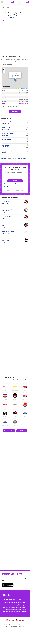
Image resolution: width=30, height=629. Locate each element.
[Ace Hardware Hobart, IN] (25, 396)
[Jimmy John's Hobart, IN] (15, 396)
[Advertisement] (15, 39)
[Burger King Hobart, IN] (25, 405)
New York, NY (4, 159)
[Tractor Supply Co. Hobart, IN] (15, 405)
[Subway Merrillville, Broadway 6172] (15, 128)
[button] (11, 21)
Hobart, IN (23, 379)
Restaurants (11, 17)
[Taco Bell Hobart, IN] (5, 413)
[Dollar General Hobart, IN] (15, 387)
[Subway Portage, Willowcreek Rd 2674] (15, 140)
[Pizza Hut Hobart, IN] (25, 387)
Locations (7, 6)
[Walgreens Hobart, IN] (5, 387)
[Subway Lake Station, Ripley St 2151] (15, 134)
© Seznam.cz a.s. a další (24, 88)
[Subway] (4, 13)
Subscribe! (14, 180)
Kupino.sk (23, 620)
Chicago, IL (17, 158)
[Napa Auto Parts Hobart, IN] (5, 422)
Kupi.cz (13, 620)
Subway (4, 158)
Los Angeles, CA (23, 158)
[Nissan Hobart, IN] (15, 422)
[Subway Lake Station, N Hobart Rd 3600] (15, 122)
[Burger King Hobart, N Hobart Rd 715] (15, 211)
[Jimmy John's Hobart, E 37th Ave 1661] (15, 226)
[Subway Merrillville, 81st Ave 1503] (15, 151)
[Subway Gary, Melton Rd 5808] (15, 146)
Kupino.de (16, 620)
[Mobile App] (7, 585)
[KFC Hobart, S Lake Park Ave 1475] (15, 203)
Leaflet (18, 88)
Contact (6, 626)
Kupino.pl (20, 620)
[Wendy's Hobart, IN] (5, 396)
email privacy (19, 188)
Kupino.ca (10, 620)
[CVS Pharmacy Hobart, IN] (5, 405)
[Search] (27, 2)
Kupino (2, 6)
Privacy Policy (15, 183)
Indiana (11, 6)
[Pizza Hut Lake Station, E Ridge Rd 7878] (15, 233)
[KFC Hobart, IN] (15, 413)
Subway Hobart (15, 73)
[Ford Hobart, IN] (25, 413)
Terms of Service (13, 626)
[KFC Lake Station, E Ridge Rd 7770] (15, 218)
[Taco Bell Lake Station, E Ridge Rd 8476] (15, 241)
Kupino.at (7, 620)
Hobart (15, 6)
